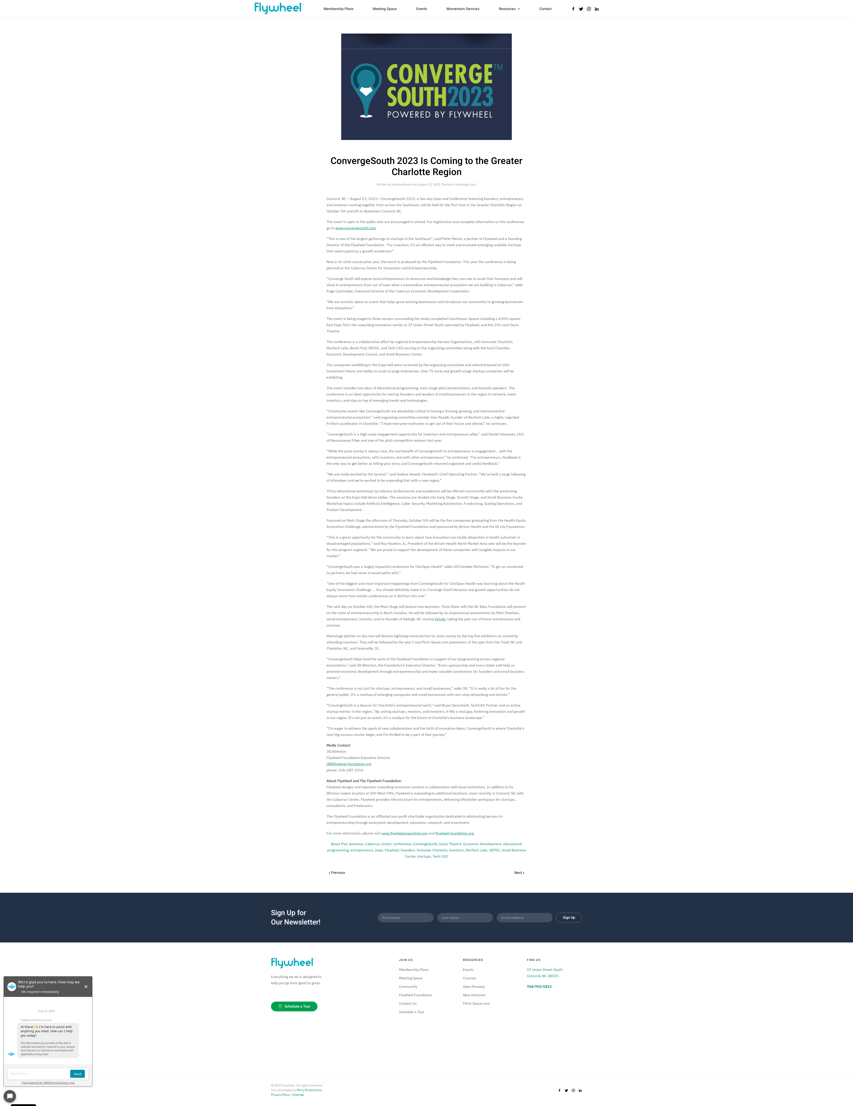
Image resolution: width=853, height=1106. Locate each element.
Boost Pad (339, 844)
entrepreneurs (361, 850)
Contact (545, 9)
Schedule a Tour (298, 1006)
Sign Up (569, 917)
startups (424, 856)
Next (518, 872)
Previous (337, 872)
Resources (507, 9)
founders (408, 850)
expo (379, 850)
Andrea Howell (402, 184)
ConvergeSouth (425, 844)
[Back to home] (279, 9)
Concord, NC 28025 (543, 976)
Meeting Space (385, 9)
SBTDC (494, 850)
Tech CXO (440, 856)
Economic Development (482, 844)
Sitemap (298, 1095)
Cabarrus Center (378, 844)
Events (421, 9)
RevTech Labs (476, 850)
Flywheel (392, 850)
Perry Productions (309, 1090)
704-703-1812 (539, 986)
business (356, 844)
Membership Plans (338, 9)
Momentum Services (462, 9)
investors (456, 850)
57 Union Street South (545, 969)
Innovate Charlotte (432, 850)
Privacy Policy (280, 1095)
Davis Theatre (450, 844)
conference (402, 844)
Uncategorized (465, 184)
